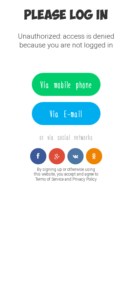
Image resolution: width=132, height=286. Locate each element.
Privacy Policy (84, 179)
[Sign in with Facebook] (38, 156)
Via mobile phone (66, 84)
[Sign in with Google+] (57, 156)
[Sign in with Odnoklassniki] (94, 156)
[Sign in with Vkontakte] (75, 156)
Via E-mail (66, 113)
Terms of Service (49, 179)
